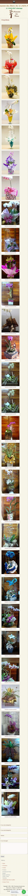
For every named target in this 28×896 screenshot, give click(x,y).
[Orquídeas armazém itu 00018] (10, 696)
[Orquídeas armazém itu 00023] (10, 213)
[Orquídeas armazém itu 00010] (10, 482)
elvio (16, 894)
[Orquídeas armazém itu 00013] (10, 562)
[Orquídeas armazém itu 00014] (10, 589)
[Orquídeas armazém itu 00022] (10, 804)
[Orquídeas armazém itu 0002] (10, 267)
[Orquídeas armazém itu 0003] (10, 294)
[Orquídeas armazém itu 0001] (10, 240)
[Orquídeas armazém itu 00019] (10, 723)
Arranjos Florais (6, 882)
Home (4, 863)
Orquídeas (5, 878)
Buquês (4, 873)
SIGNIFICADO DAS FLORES (9, 879)
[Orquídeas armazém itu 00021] (10, 777)
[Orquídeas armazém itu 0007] (10, 401)
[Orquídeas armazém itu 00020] (10, 750)
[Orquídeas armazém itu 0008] (10, 428)
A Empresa (5, 865)
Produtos (4, 869)
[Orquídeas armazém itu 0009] (10, 455)
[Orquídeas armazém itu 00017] (10, 670)
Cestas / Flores (6, 876)
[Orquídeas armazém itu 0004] (10, 320)
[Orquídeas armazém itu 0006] (10, 374)
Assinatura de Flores (7, 871)
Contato (4, 867)
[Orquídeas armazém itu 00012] (10, 535)
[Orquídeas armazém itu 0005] (10, 347)
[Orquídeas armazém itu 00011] (10, 508)
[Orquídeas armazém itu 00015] (10, 616)
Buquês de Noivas (6, 874)
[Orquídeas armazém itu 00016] (10, 643)
